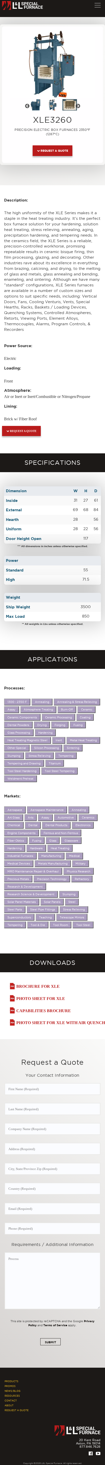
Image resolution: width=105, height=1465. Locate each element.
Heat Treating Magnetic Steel (27, 740)
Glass (52, 840)
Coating (85, 717)
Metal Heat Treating (83, 740)
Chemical (13, 825)
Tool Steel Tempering (59, 771)
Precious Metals (18, 879)
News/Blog (12, 1391)
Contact (11, 1400)
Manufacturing (51, 855)
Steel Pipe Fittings (42, 909)
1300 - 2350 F (17, 701)
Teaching (45, 917)
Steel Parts (14, 909)
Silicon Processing (46, 747)
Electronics (82, 825)
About (9, 1405)
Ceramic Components (22, 717)
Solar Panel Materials (21, 901)
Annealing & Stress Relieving (77, 701)
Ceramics (88, 817)
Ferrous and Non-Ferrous (61, 833)
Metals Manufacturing (53, 863)
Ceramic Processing (58, 717)
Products (11, 1381)
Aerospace (14, 809)
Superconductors (19, 917)
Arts (30, 817)
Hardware (36, 848)
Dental (32, 825)
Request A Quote (17, 1410)
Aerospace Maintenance (47, 809)
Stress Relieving (39, 755)
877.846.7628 (90, 1446)
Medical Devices (18, 863)
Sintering (73, 747)
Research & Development (25, 886)
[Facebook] (91, 1453)
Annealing (42, 701)
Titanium (55, 763)
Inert (59, 740)
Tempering (65, 755)
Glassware (71, 840)
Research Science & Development (30, 894)
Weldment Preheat (20, 778)
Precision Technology (52, 879)
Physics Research (78, 871)
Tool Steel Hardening (21, 771)
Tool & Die (38, 925)
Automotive (66, 817)
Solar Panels (52, 901)
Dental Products (56, 825)
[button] (97, 4)
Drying (42, 725)
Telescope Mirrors (72, 917)
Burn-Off (67, 709)
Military (80, 863)
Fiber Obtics (15, 840)
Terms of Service (55, 1325)
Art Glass (13, 817)
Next (81, 107)
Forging (60, 725)
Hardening (45, 732)
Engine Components (21, 833)
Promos (10, 1386)
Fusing (78, 725)
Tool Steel (83, 925)
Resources (12, 1396)
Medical (74, 855)
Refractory (82, 879)
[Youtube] (98, 1453)
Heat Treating (60, 848)
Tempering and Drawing (24, 763)
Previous (30, 107)
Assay (11, 709)
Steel (71, 901)
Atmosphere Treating (38, 709)
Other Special (16, 747)
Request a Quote (54, 150)
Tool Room (60, 925)
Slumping (13, 755)
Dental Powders (18, 725)
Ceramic (86, 709)
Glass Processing (18, 732)
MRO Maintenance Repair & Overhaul (33, 871)
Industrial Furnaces (20, 855)
